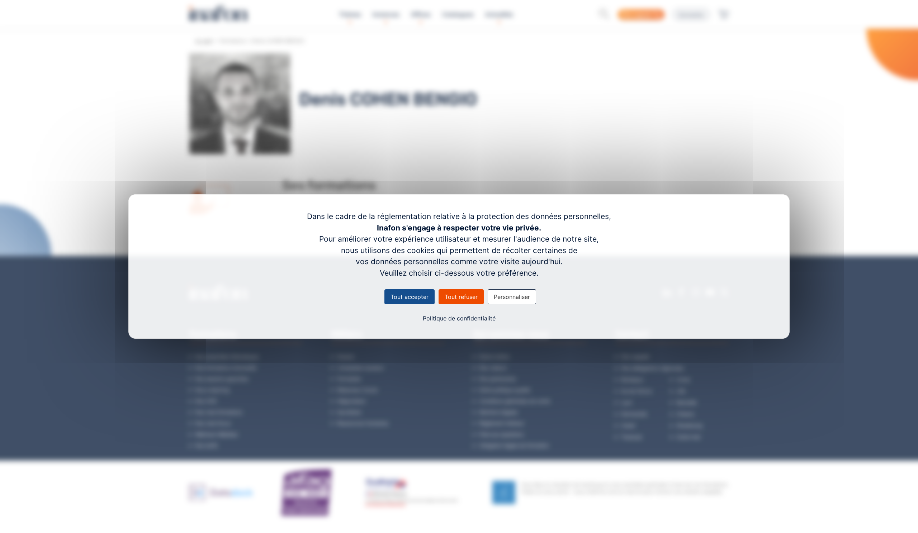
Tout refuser (461, 296)
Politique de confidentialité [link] (459, 318)
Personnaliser (512, 296)
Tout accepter (410, 296)
